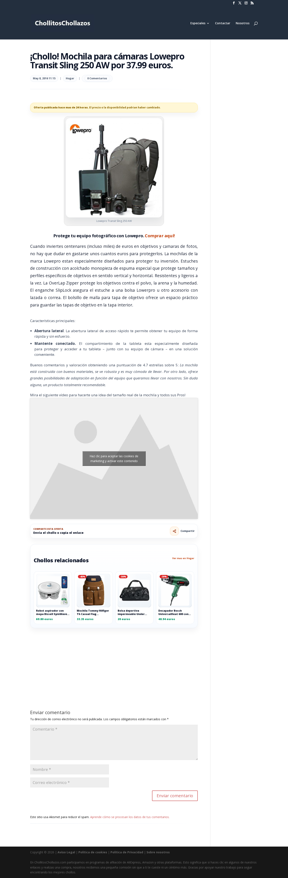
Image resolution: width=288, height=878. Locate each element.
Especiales (197, 23)
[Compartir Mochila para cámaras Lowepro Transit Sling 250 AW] (174, 531)
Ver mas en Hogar (183, 558)
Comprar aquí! (160, 236)
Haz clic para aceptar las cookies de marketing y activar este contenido (114, 458)
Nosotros (242, 23)
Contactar (222, 23)
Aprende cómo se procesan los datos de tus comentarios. (130, 817)
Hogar (70, 78)
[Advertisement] (114, 659)
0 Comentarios (97, 78)
